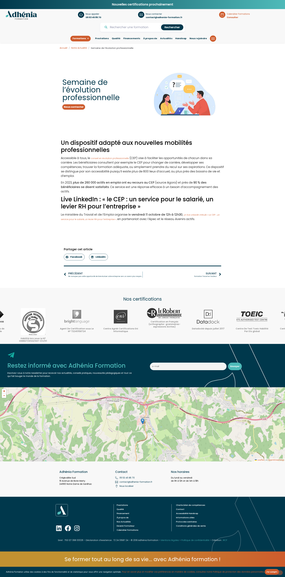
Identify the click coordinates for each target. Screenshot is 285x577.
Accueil (63, 47)
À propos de (123, 518)
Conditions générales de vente (191, 526)
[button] (74, 257)
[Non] (280, 572)
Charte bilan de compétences (190, 505)
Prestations (122, 505)
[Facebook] (68, 528)
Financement (123, 513)
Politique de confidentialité (195, 540)
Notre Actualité (79, 47)
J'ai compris (272, 572)
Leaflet (261, 459)
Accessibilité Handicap (187, 513)
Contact (180, 509)
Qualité (120, 509)
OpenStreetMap (276, 459)
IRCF (225, 540)
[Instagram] (77, 528)
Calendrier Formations (127, 530)
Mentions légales (170, 540)
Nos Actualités (124, 522)
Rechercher (172, 27)
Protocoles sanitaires (186, 522)
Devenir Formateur (125, 526)
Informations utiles (185, 518)
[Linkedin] (59, 528)
